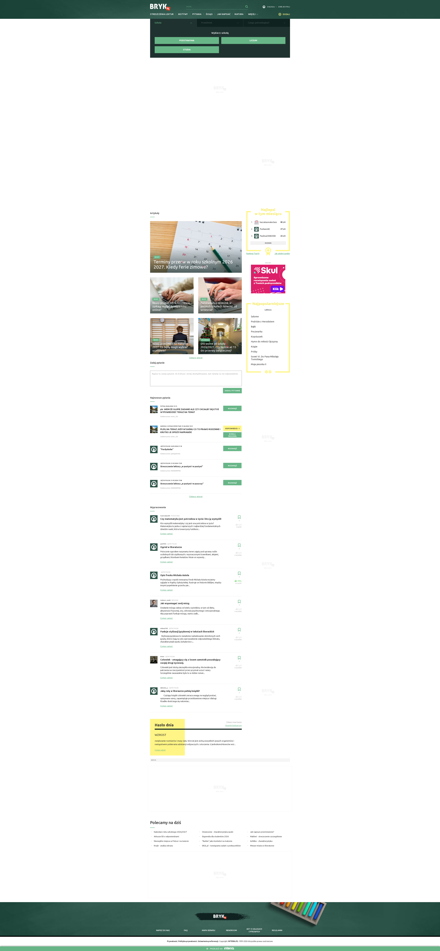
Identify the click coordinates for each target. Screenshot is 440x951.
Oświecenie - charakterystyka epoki (217, 832)
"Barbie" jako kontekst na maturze (217, 841)
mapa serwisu (208, 930)
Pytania (196, 14)
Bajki (253, 326)
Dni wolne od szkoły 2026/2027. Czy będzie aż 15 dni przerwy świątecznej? (218, 347)
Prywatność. (172, 941)
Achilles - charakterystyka (261, 841)
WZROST (160, 734)
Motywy (183, 14)
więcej (252, 14)
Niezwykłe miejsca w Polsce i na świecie (171, 841)
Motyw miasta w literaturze (262, 846)
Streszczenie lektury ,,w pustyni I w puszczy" (182, 483)
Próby (254, 351)
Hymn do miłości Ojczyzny (264, 341)
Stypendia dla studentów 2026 (215, 836)
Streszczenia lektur (162, 14)
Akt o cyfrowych (254, 930)
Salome (255, 316)
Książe (254, 346)
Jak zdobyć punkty (282, 254)
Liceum (253, 40)
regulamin (277, 930)
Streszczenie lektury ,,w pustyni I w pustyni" (181, 466)
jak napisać (224, 14)
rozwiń (268, 243)
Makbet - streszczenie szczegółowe (266, 836)
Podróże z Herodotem (262, 321)
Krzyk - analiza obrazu (163, 846)
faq (186, 930)
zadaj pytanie (232, 391)
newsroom (231, 930)
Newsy (157, 257)
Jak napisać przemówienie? (262, 832)
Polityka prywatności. (187, 941)
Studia (187, 49)
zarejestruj (284, 7)
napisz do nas (163, 930)
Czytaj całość (160, 750)
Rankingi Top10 (252, 254)
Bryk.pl (153, 760)
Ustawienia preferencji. (208, 941)
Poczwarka (256, 331)
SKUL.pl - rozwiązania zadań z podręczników (221, 846)
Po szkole (205, 340)
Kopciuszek (257, 336)
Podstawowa (186, 40)
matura (239, 14)
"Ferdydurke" (166, 449)
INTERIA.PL (233, 941)
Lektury (268, 310)
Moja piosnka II (258, 364)
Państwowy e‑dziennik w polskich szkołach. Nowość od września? (219, 306)
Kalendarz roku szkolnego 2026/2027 (170, 832)
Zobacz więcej (196, 358)
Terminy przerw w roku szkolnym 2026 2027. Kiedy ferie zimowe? (193, 264)
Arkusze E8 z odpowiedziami (166, 836)
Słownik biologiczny (233, 726)
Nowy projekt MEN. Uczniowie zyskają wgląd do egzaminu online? (171, 306)
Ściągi (209, 14)
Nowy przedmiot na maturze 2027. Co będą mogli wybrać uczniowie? (170, 347)
